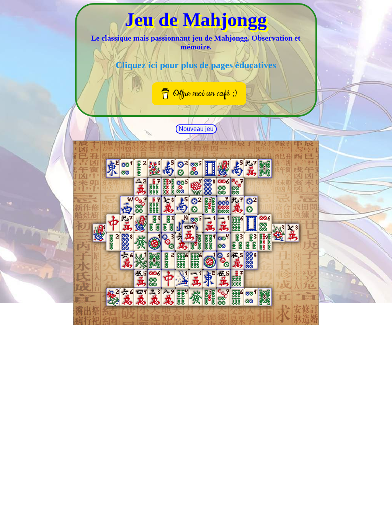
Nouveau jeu (196, 129)
